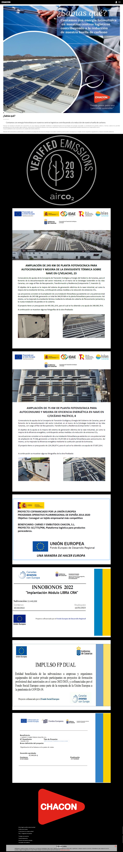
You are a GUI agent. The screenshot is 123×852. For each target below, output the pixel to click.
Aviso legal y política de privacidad (26, 827)
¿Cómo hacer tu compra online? (26, 831)
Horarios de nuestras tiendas (25, 840)
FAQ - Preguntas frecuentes (25, 833)
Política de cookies (23, 829)
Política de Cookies (65, 850)
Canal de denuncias (23, 838)
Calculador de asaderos (24, 842)
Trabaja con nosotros (23, 836)
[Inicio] (6, 4)
